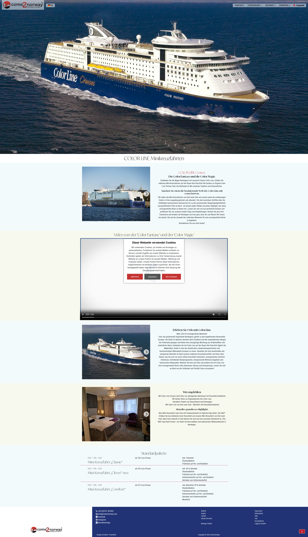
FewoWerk (112, 535)
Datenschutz (259, 513)
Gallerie (203, 511)
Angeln (203, 513)
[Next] (146, 193)
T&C (256, 518)
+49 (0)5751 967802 (105, 511)
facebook (101, 517)
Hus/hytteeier (259, 521)
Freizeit (203, 516)
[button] (50, 5)
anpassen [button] (152, 276)
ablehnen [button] (135, 276)
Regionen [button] (269, 5)
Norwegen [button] (283, 5)
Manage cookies (206, 523)
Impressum (258, 511)
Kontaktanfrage (104, 522)
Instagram (102, 520)
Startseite (239, 5)
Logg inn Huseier (260, 523)
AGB (256, 516)
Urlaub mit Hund (206, 518)
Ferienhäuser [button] (254, 5)
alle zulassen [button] (171, 276)
